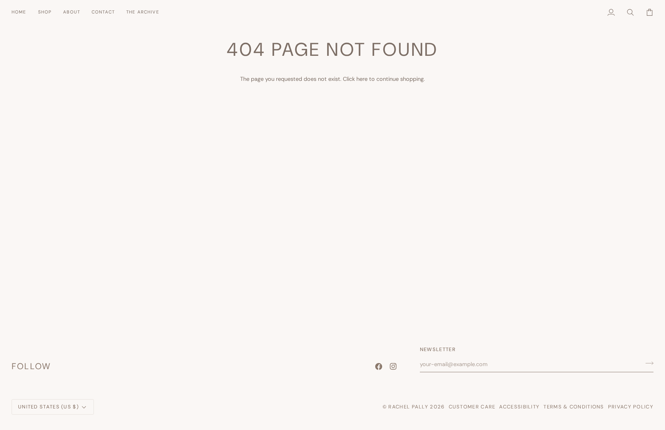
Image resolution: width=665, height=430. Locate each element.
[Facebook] (378, 366)
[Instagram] (393, 366)
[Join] (647, 363)
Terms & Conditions (573, 406)
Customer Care (472, 406)
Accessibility (519, 406)
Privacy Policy (630, 406)
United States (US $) (48, 406)
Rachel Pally (408, 406)
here (362, 78)
